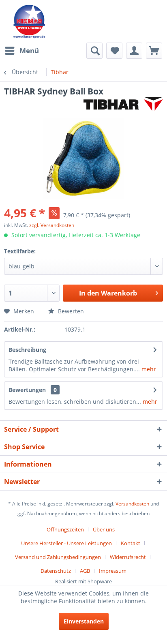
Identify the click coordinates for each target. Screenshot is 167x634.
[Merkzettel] (114, 51)
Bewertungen (27, 390)
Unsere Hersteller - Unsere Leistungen (66, 543)
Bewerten (70, 311)
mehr (148, 369)
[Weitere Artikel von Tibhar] (123, 104)
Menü (29, 50)
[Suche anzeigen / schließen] (94, 51)
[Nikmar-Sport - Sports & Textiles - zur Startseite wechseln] (29, 21)
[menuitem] (21, 51)
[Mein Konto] (134, 51)
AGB (85, 570)
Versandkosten (132, 503)
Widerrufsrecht (128, 557)
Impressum (112, 570)
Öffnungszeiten (65, 529)
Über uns (104, 529)
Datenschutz (56, 570)
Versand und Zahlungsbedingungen (58, 557)
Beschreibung (27, 349)
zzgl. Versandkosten (51, 225)
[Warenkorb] (154, 51)
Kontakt (130, 543)
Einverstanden (84, 621)
